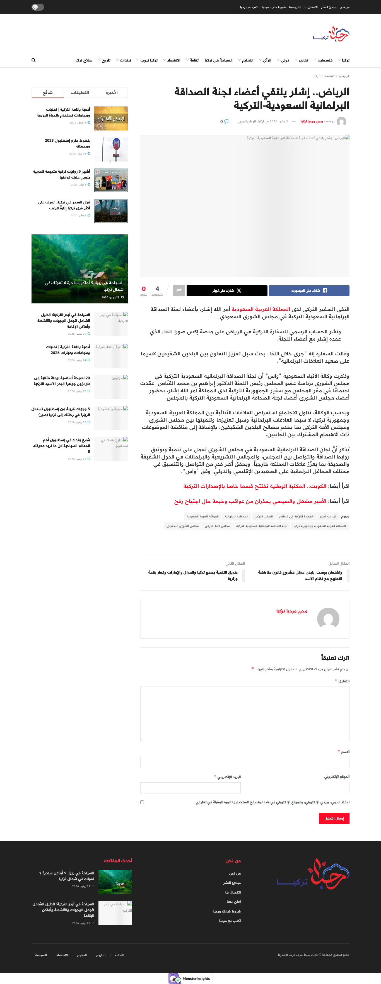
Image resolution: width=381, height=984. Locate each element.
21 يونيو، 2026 (77, 459)
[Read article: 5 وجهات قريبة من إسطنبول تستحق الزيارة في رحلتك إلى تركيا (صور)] (111, 418)
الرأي (267, 60)
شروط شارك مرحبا (274, 7)
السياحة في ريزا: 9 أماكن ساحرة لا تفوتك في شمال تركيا (84, 286)
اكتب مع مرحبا (249, 7)
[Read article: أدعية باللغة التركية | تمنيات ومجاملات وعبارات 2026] (111, 356)
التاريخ (100, 955)
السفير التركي (264, 516)
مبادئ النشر (328, 7)
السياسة (41, 955)
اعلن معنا (295, 7)
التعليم (248, 60)
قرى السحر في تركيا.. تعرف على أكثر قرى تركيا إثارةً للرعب (64, 205)
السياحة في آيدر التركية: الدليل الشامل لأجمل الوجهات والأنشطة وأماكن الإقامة (63, 320)
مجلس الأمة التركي (217, 526)
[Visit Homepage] (331, 34)
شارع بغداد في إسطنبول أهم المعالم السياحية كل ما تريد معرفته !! (61, 445)
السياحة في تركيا (219, 60)
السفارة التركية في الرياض (296, 516)
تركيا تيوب (149, 60)
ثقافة (194, 60)
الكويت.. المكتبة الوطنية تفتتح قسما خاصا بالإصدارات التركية (255, 486)
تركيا (345, 60)
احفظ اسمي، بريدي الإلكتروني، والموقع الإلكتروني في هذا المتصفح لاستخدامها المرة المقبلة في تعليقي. (272, 802)
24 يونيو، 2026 (77, 360)
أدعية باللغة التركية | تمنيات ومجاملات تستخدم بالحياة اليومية (63, 112)
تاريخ (106, 60)
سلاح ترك (84, 60)
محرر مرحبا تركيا (312, 121)
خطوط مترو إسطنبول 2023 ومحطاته (67, 143)
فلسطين (325, 60)
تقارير (303, 60)
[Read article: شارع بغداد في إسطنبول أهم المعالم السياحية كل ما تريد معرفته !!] (111, 449)
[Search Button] (34, 60)
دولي (285, 60)
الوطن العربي (247, 121)
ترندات (125, 60)
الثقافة (119, 955)
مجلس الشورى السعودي (183, 526)
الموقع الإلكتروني (336, 777)
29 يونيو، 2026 (111, 297)
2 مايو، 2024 (279, 121)
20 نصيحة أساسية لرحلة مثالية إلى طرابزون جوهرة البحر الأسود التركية (62, 380)
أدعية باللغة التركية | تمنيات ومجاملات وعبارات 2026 (68, 349)
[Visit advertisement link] (244, 543)
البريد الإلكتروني (227, 777)
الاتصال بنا (311, 7)
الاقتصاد (173, 60)
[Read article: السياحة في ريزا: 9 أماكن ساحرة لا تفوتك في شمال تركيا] (80, 268)
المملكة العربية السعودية (261, 309)
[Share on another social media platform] (179, 290)
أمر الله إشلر (328, 516)
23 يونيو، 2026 (77, 391)
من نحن (344, 7)
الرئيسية (344, 76)
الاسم (343, 751)
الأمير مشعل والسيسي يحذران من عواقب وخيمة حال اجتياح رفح (251, 501)
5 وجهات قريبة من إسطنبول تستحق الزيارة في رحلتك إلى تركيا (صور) (61, 411)
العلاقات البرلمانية (236, 516)
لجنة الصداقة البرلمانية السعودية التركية (261, 526)
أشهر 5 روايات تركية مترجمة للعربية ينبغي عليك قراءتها (61, 174)
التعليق (342, 681)
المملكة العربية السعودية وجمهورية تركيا (320, 526)
